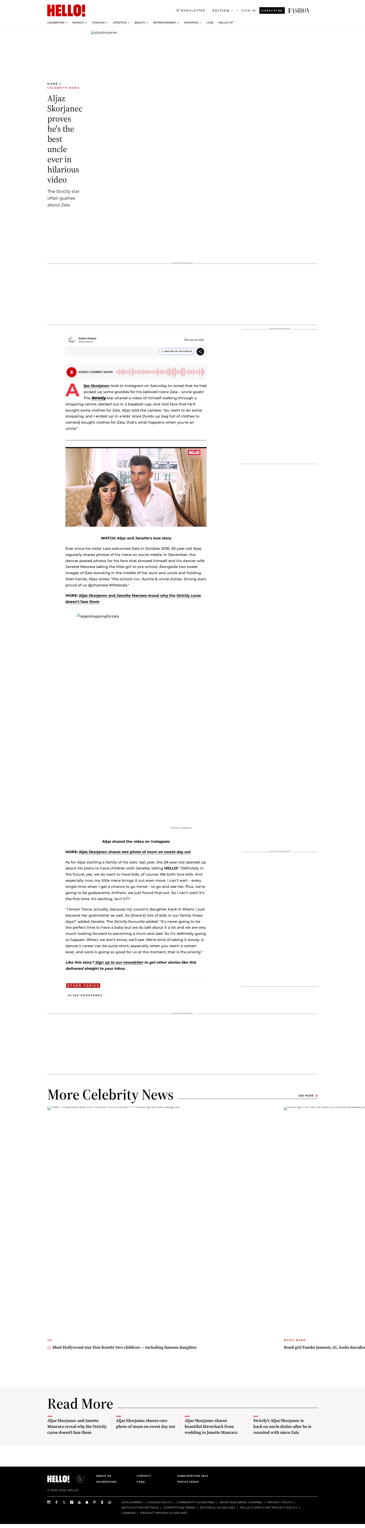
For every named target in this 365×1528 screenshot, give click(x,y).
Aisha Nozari (87, 338)
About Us (103, 1475)
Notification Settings (140, 1507)
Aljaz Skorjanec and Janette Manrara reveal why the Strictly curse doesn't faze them (77, 1426)
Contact (144, 1475)
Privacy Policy (280, 1502)
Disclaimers (132, 1502)
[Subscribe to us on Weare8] (102, 1502)
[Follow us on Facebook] (56, 1502)
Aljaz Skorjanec (96, 386)
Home (52, 83)
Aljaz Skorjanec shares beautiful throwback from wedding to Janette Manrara (211, 1426)
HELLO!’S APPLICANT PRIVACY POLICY (269, 1507)
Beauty (140, 22)
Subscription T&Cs (191, 1475)
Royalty (78, 22)
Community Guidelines (196, 1502)
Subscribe (272, 10)
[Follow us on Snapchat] (87, 1502)
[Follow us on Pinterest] (94, 1502)
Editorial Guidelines (217, 1507)
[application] (136, 487)
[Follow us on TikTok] (72, 1502)
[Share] (200, 352)
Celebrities (55, 22)
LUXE (210, 22)
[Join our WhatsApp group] (110, 1502)
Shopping (191, 22)
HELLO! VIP (225, 22)
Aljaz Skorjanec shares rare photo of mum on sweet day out (135, 852)
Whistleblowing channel (241, 1502)
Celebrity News (63, 87)
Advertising (106, 1481)
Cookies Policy (159, 1502)
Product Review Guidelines (163, 1512)
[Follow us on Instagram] (49, 1502)
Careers (129, 1512)
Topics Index (188, 1481)
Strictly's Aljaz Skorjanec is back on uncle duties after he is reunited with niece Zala (282, 1426)
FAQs (141, 1481)
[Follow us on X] (64, 1502)
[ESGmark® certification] (77, 1478)
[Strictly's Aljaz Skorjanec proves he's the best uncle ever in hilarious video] (299, 10)
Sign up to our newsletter (118, 962)
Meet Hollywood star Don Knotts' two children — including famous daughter (124, 1347)
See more (306, 1095)
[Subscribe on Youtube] (79, 1502)
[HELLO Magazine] (66, 10)
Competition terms (179, 1507)
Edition (221, 10)
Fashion (98, 22)
